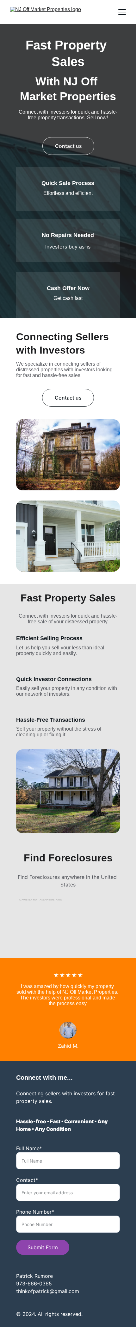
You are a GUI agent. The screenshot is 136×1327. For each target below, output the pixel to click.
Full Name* (29, 1148)
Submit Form (43, 1247)
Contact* (27, 1180)
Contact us (68, 146)
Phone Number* (35, 1212)
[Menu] (122, 12)
